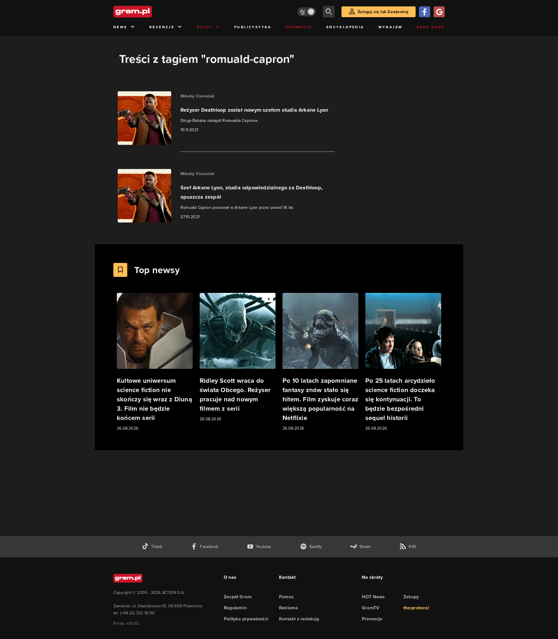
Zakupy (411, 596)
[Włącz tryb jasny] (306, 11)
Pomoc (286, 596)
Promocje (299, 26)
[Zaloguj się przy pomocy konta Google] (439, 11)
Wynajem (390, 26)
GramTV (370, 607)
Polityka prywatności (246, 618)
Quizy (204, 26)
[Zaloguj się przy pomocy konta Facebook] (424, 11)
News (120, 26)
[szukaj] (329, 11)
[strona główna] (147, 11)
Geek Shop (430, 26)
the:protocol (416, 607)
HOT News (373, 596)
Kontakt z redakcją (299, 618)
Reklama (288, 607)
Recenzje (161, 26)
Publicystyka (252, 26)
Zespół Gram (238, 596)
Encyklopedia (345, 26)
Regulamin (235, 607)
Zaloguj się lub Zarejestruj (383, 12)
